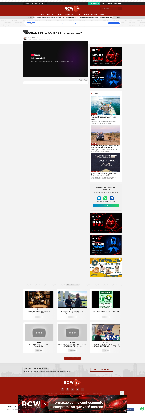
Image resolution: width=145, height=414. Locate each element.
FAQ (94, 393)
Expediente (68, 393)
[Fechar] (122, 393)
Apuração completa (113, 23)
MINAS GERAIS (70, 14)
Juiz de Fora (51, 14)
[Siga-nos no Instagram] (67, 389)
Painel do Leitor (58, 393)
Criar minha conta (101, 370)
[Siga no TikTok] (46, 3)
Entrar (27, 3)
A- (81, 79)
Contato (99, 393)
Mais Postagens (72, 358)
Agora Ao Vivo (94, 3)
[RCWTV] (72, 8)
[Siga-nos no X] (72, 389)
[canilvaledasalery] (106, 267)
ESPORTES (102, 14)
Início (42, 14)
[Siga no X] (39, 3)
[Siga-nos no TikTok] (82, 389)
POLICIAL (79, 14)
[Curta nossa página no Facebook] (62, 389)
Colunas (60, 14)
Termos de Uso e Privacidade (82, 393)
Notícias (94, 14)
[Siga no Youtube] (43, 3)
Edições (87, 14)
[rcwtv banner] (72, 404)
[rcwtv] (106, 56)
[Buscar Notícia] (120, 8)
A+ (86, 79)
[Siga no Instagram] (36, 3)
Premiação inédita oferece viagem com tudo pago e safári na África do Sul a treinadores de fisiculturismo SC (62, 17)
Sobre (50, 393)
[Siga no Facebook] (32, 3)
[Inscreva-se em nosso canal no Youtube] (77, 389)
